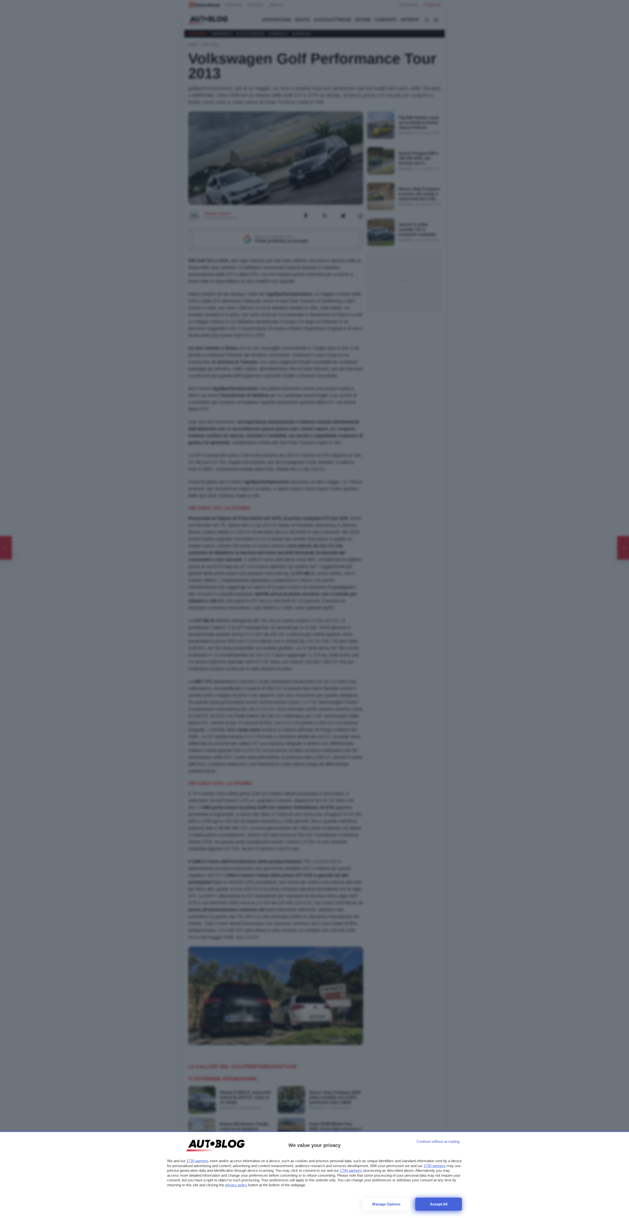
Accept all (438, 1204)
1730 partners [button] (197, 1161)
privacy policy (236, 1185)
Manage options (386, 1204)
